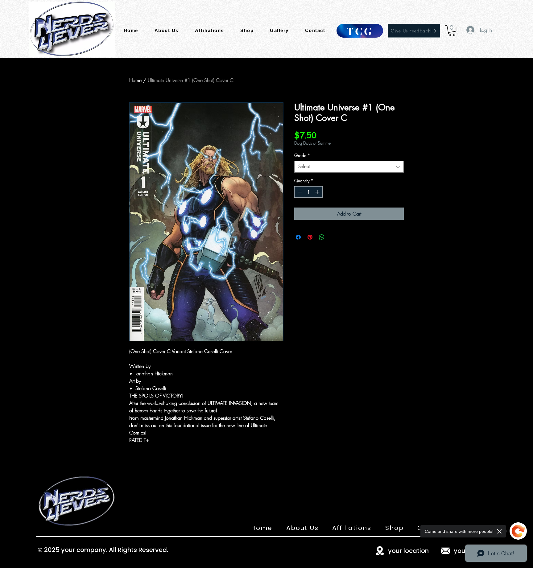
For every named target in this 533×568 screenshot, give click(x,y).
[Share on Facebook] (298, 237)
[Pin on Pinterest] (310, 237)
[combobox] (349, 167)
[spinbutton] (308, 192)
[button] (451, 30)
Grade (302, 155)
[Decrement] (299, 192)
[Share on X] (333, 237)
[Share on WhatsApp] (321, 237)
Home (135, 80)
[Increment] (318, 192)
